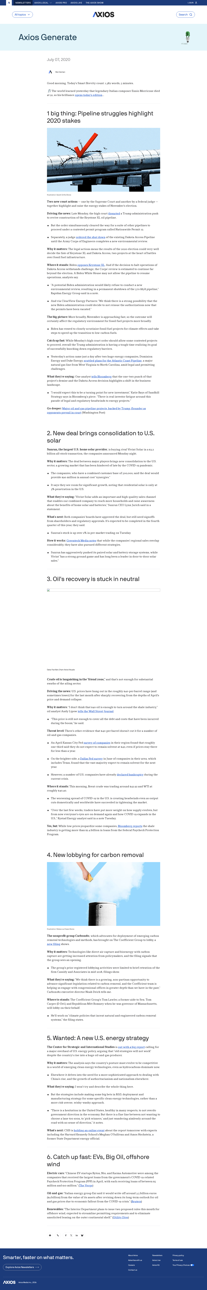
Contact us (132, 1270)
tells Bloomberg (101, 376)
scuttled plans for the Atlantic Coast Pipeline (113, 360)
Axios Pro (61, 3)
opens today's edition (88, 95)
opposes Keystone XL (91, 265)
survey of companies (97, 743)
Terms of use (178, 1260)
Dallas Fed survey (91, 758)
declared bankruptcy (130, 774)
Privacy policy (178, 1255)
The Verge (86, 1185)
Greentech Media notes (81, 540)
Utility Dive (120, 1217)
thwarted (114, 213)
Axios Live (76, 3)
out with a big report (131, 1047)
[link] (50, 1235)
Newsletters (23, 3)
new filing (53, 944)
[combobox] (43, 2)
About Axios (133, 1255)
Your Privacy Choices (181, 1265)
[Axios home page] (9, 2)
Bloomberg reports (130, 826)
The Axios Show (95, 3)
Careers (131, 1265)
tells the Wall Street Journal (96, 711)
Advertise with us (135, 1260)
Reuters (136, 1201)
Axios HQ (155, 1265)
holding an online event (89, 1130)
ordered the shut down (90, 237)
